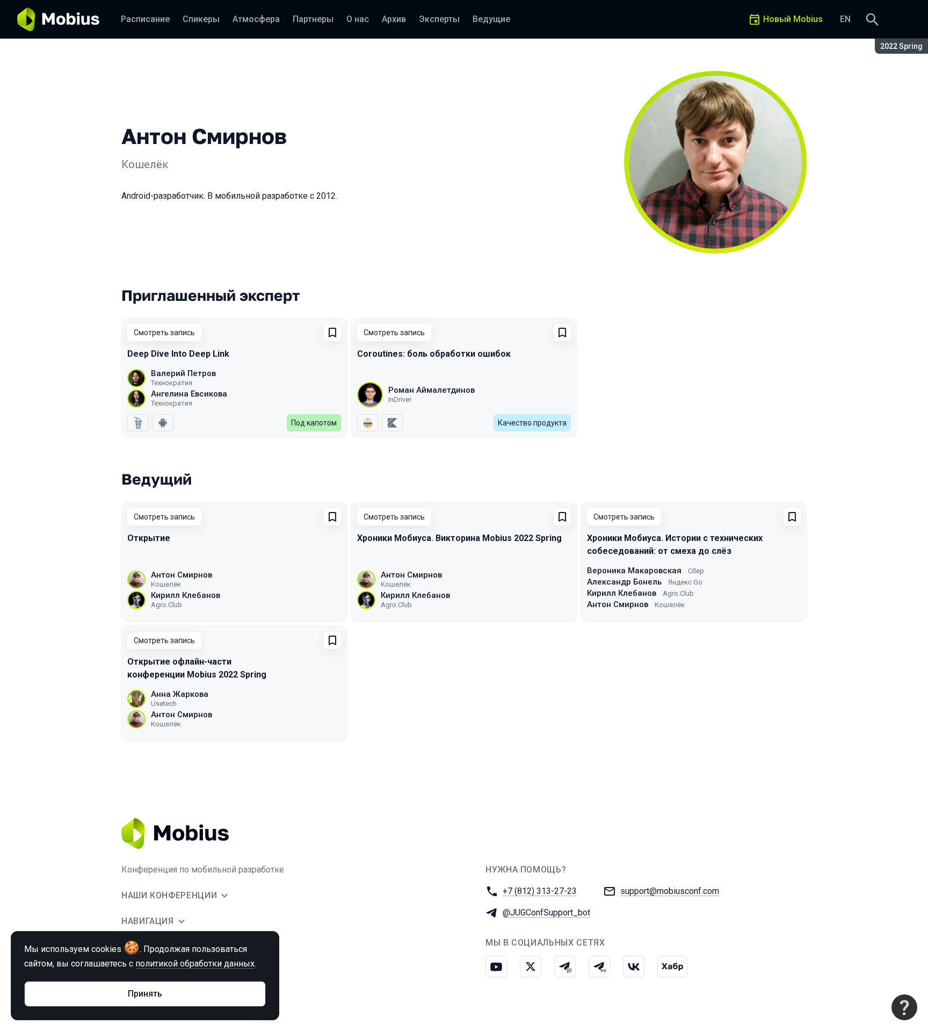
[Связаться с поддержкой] (904, 1007)
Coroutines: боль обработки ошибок (434, 354)
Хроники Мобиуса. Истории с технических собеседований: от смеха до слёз (675, 544)
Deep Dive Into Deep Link (178, 354)
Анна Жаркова (179, 694)
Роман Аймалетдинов (431, 390)
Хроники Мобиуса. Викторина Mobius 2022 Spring (459, 538)
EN (845, 19)
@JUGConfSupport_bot (546, 912)
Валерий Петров (183, 373)
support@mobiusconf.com (669, 891)
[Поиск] (872, 19)
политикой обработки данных (195, 963)
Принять (145, 994)
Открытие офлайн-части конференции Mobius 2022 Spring (196, 668)
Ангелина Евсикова (189, 394)
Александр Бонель (624, 582)
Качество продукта (532, 423)
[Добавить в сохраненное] (332, 332)
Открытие (148, 538)
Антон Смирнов (181, 575)
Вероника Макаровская (634, 570)
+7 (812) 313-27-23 (540, 891)
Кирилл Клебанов (185, 595)
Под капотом (314, 423)
